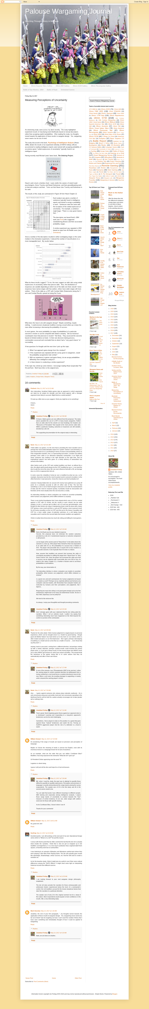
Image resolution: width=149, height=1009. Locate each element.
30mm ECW (93, 136)
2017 (112, 333)
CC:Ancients (115, 145)
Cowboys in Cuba (119, 149)
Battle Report (99, 141)
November (115, 338)
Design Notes (40, 376)
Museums (99, 159)
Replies (35, 412)
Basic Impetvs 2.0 (117, 138)
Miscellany (108, 157)
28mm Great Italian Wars (99, 128)
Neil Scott (120, 279)
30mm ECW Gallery (80, 86)
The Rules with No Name (114, 172)
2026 (112, 308)
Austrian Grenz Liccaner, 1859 (117, 366)
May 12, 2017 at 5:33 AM (58, 529)
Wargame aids (108, 178)
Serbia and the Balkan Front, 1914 (117, 371)
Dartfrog (33, 833)
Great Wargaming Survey (103, 155)
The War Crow (94, 335)
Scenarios (100, 170)
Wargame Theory (49, 376)
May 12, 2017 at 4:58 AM (58, 416)
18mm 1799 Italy (97, 115)
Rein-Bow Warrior (94, 166)
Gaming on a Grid (117, 153)
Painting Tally (101, 161)
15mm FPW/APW (114, 111)
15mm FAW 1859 (96, 111)
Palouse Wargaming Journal (68, 11)
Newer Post (29, 978)
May (113, 354)
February (115, 428)
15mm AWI (117, 109)
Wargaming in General (107, 180)
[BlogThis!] (56, 374)
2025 (112, 311)
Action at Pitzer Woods (102, 276)
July (113, 349)
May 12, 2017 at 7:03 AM (43, 690)
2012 (112, 445)
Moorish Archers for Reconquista (118, 357)
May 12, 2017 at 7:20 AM (49, 739)
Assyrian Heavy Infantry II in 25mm (117, 377)
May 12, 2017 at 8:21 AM (49, 821)
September (115, 343)
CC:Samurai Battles (95, 147)
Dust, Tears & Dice (96, 350)
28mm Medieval (118, 128)
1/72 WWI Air (93, 109)
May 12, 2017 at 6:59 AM (43, 630)
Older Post (78, 978)
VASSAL (119, 176)
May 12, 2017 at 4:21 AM (43, 445)
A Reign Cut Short (108, 136)
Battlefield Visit (117, 141)
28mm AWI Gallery (62, 86)
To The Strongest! (106, 174)
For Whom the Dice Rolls (100, 153)
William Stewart (36, 739)
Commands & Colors (105, 149)
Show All (103, 403)
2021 (112, 322)
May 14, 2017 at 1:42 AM (49, 911)
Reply (32, 408)
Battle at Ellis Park (95, 399)
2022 (112, 319)
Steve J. (119, 238)
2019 (112, 328)
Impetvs (98, 157)
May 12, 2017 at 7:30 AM (58, 778)
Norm (32, 445)
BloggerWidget (119, 300)
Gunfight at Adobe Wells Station (102, 265)
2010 (112, 451)
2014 (112, 440)
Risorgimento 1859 (115, 168)
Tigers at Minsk (93, 174)
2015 (112, 437)
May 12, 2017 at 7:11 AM (58, 710)
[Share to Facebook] (60, 374)
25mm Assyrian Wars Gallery (41, 86)
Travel (118, 174)
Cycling (93, 151)
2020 (112, 325)
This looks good (100, 322)
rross (119, 232)
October (114, 341)
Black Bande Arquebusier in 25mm (117, 417)
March (114, 425)
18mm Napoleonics (117, 115)
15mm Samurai (107, 113)
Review (103, 168)
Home (25, 86)
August (114, 346)
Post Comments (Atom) (41, 981)
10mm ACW (105, 109)
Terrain (101, 172)
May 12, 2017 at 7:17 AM (58, 667)
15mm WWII (120, 113)
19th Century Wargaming (107, 120)
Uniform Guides (110, 176)
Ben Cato (120, 251)
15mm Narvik (93, 113)
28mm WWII (97, 134)
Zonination (56, 232)
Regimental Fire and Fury (113, 163)
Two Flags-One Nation (95, 176)
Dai (118, 258)
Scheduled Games (67, 90)
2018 (112, 330)
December (115, 335)
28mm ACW (112, 124)
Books (103, 145)
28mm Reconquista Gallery (101, 86)
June (114, 352)
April (113, 423)
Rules (91, 170)
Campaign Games (111, 147)
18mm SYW (100, 118)
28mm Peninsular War (102, 130)
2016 (112, 434)
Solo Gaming (112, 170)
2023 (112, 317)
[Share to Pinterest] (62, 374)
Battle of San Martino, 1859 (33, 90)
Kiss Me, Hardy (102, 251)
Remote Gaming (110, 165)
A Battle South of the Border (117, 362)
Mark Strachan (35, 911)
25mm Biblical (110, 122)
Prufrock (33, 388)
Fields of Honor (118, 151)
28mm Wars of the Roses (113, 134)
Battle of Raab (52, 90)
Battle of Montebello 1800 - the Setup (116, 384)
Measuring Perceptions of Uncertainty (117, 391)
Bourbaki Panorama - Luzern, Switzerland (116, 398)
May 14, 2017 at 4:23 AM (58, 933)
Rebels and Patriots (95, 163)
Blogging (92, 143)
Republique (93, 168)
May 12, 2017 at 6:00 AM (58, 609)
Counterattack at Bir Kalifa (102, 217)
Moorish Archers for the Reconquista (117, 411)
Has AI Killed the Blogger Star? (102, 241)
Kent (61, 219)
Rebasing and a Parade (102, 207)
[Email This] (53, 374)
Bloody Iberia (118, 143)
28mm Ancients (102, 126)
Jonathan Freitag (41, 416)
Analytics (32, 376)
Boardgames (93, 145)
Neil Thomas (109, 159)
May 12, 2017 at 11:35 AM (59, 876)
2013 (112, 442)
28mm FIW (116, 126)
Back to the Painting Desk (102, 229)
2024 (112, 314)
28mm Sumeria (108, 132)
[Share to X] (58, 374)
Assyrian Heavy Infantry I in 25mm (117, 405)
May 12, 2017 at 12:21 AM (45, 388)
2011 (112, 448)
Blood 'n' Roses (104, 143)
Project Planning (115, 161)
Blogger (114, 994)
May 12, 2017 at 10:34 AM (45, 833)
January (115, 431)
